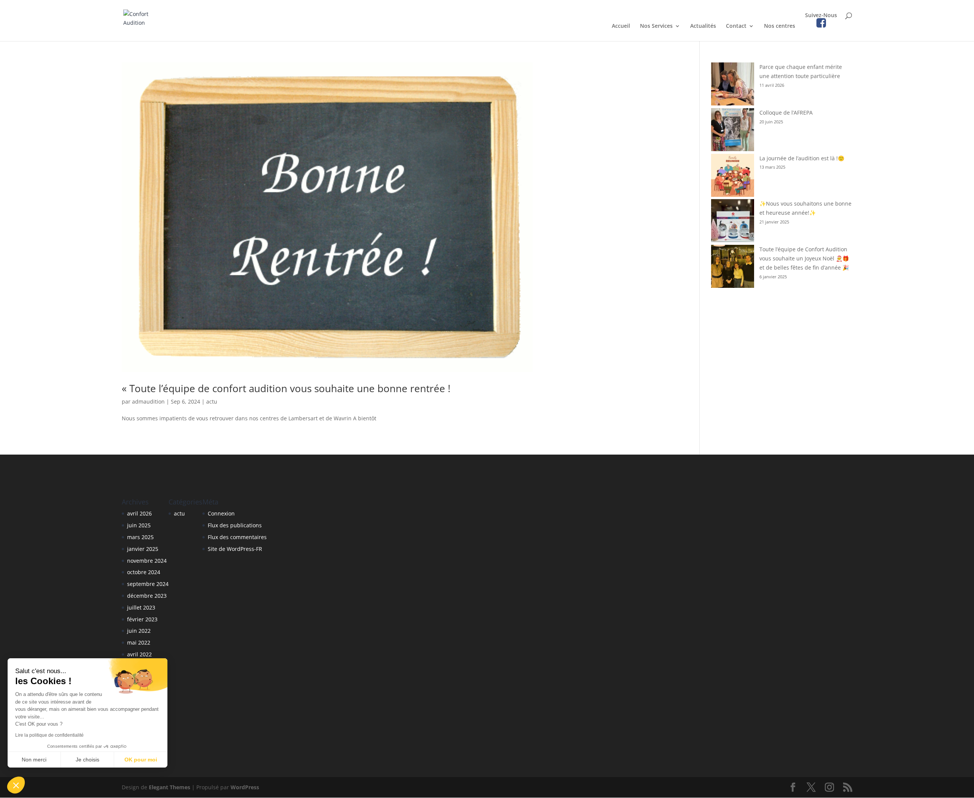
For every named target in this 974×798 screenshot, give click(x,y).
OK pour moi (140, 760)
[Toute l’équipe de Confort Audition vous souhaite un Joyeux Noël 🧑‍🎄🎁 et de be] (732, 267)
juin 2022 (139, 630)
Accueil (621, 26)
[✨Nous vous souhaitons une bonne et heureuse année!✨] (732, 222)
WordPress (245, 787)
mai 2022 (138, 642)
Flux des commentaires (237, 537)
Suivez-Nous (821, 16)
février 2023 (142, 619)
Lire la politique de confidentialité (49, 735)
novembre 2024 (147, 560)
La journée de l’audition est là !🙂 (801, 158)
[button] (16, 785)
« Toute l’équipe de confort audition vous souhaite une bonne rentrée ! (286, 388)
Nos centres (779, 26)
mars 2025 (140, 537)
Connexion (221, 513)
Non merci (34, 760)
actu (211, 401)
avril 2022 (139, 654)
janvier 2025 (142, 548)
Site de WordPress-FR (235, 548)
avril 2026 (139, 513)
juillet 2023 (141, 607)
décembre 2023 (147, 595)
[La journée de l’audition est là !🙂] (732, 177)
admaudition (148, 401)
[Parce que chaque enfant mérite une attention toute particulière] (732, 85)
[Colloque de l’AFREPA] (732, 131)
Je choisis (87, 760)
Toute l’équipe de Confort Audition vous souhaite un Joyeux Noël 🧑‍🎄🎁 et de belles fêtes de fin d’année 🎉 (804, 258)
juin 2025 (139, 525)
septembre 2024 (148, 583)
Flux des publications (235, 525)
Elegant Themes (169, 787)
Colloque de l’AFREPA (786, 112)
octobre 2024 (143, 572)
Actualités (703, 26)
